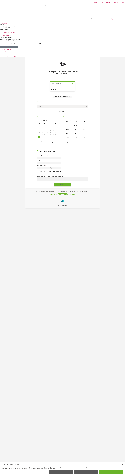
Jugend (113, 19)
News (85, 19)
